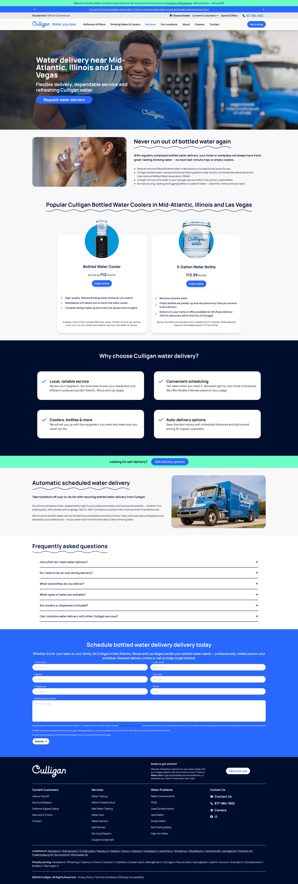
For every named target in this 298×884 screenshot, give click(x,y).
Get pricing (256, 24)
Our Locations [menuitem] (169, 24)
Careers (200, 24)
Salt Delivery (99, 827)
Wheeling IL (181, 851)
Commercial (63, 15)
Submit (39, 741)
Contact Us (223, 796)
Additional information (45, 698)
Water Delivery (100, 821)
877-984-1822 (254, 15)
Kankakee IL (151, 851)
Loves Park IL (166, 851)
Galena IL (137, 851)
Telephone (40, 686)
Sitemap (123, 877)
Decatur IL (103, 851)
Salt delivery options (170, 462)
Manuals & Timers (42, 815)
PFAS (154, 802)
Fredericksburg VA (42, 854)
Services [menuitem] (150, 24)
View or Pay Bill (40, 796)
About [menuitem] (186, 24)
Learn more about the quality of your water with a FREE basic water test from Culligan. (149, 9)
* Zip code (157, 674)
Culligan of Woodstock (179, 3)
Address (38, 674)
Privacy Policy (124, 725)
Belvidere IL (54, 851)
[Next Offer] (263, 9)
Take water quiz (238, 771)
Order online (102, 283)
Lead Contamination (162, 808)
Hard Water (157, 815)
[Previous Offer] (34, 9)
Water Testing (99, 796)
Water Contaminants (163, 796)
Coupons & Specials (103, 839)
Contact (214, 24)
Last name (158, 662)
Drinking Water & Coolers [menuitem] (125, 24)
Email (155, 686)
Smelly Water (158, 821)
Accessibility (137, 877)
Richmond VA (62, 854)
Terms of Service (99, 735)
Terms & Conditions (106, 877)
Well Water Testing (102, 808)
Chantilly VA (245, 851)
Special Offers (229, 15)
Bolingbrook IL (70, 851)
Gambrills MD (213, 851)
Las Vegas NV (229, 851)
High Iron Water (159, 833)
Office (50, 15)
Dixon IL (126, 851)
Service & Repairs (42, 802)
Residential (39, 15)
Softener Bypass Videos (45, 808)
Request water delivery (64, 99)
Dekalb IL (115, 851)
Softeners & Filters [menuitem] (94, 24)
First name (40, 662)
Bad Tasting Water (161, 827)
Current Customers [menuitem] (204, 15)
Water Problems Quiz (103, 802)
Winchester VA (79, 854)
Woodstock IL (196, 851)
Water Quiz (98, 815)
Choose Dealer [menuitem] (181, 15)
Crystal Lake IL (88, 851)
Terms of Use (136, 725)
